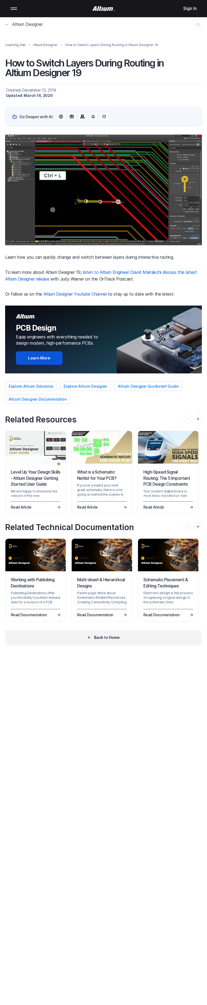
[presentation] (197, 419)
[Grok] (104, 116)
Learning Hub (15, 45)
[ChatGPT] (61, 116)
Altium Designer (27, 24)
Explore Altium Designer (85, 386)
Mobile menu (13, 8)
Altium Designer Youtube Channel (75, 294)
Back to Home (107, 637)
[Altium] (103, 8)
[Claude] (82, 116)
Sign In (190, 8)
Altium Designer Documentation (38, 399)
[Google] (93, 116)
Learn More (39, 357)
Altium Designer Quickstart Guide (148, 386)
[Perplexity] (71, 116)
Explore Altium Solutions (31, 386)
